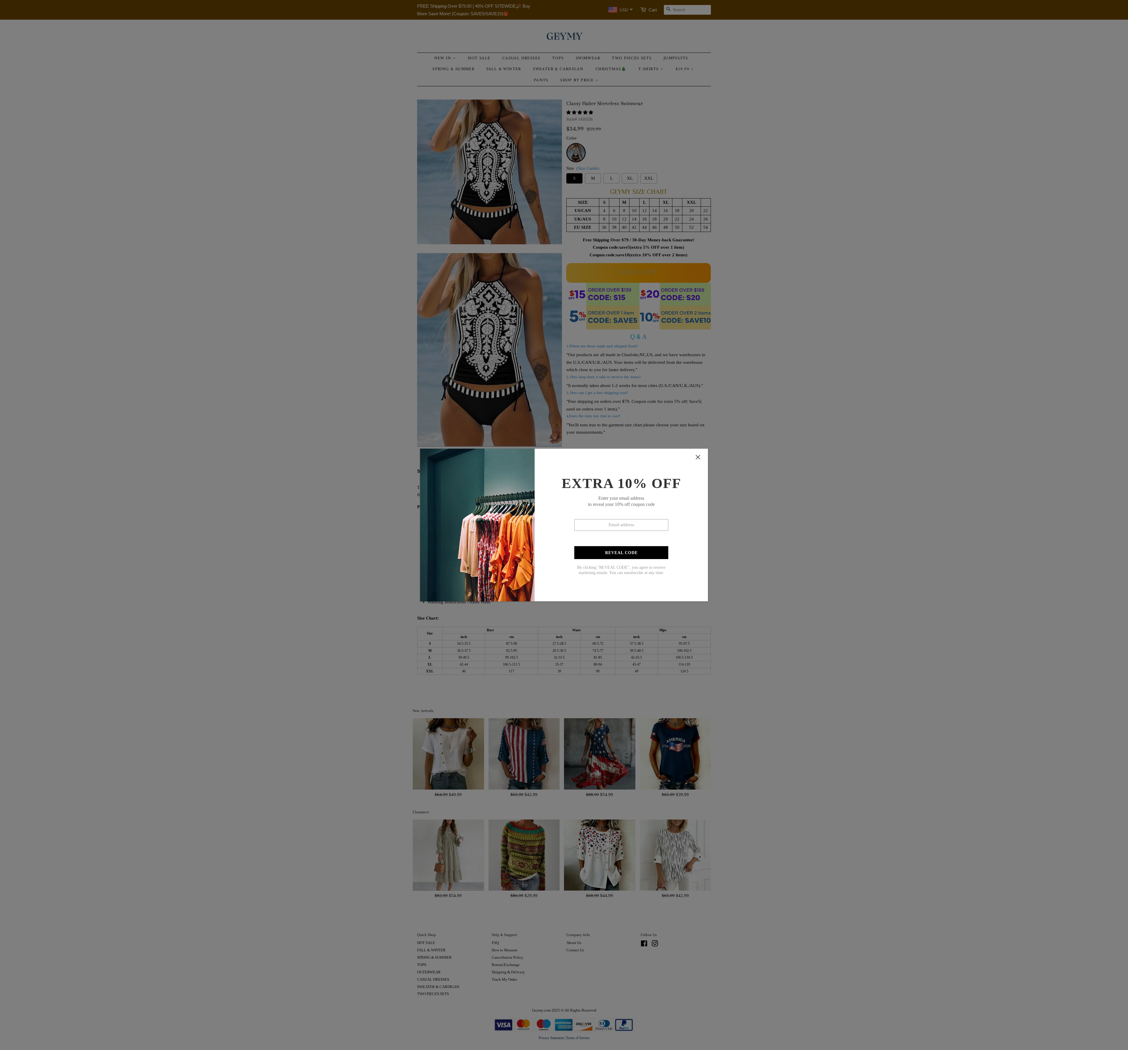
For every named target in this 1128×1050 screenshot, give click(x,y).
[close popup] (698, 457)
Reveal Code (621, 553)
